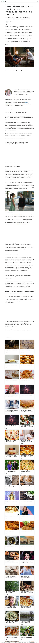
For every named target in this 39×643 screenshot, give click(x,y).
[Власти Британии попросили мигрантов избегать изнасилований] (27, 543)
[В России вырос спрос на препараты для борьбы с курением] (27, 573)
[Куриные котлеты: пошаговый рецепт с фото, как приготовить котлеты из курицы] (27, 528)
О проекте (15, 642)
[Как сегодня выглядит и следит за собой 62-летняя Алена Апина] (12, 392)
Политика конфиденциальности (31, 642)
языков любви (18, 214)
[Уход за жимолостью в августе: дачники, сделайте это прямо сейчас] (27, 633)
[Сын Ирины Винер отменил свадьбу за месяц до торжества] (27, 558)
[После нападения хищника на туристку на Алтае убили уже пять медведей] (12, 347)
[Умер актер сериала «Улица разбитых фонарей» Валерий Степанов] (12, 603)
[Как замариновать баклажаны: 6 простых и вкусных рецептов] (12, 543)
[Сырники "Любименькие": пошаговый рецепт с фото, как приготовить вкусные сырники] (27, 377)
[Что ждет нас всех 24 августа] (12, 422)
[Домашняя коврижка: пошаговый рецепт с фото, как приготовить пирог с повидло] (12, 513)
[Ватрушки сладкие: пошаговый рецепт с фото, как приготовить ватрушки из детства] (12, 633)
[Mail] (3, 1)
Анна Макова (10, 21)
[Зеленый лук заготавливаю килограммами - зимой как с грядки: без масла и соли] (27, 498)
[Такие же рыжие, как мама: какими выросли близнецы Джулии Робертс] (12, 467)
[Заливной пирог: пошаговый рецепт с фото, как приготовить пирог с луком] (27, 407)
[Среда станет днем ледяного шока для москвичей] (12, 588)
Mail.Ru (2, 642)
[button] (19, 57)
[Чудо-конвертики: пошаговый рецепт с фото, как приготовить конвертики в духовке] (27, 362)
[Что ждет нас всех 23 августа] (27, 392)
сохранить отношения (21, 223)
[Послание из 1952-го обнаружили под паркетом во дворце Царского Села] (27, 347)
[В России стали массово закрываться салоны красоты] (27, 437)
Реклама (9, 642)
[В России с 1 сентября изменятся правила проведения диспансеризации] (12, 407)
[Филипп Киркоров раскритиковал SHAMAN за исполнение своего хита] (12, 498)
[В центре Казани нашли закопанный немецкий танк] (12, 482)
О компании (5, 642)
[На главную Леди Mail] (5, 1)
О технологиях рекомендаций (22, 642)
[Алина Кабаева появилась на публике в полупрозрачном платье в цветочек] (27, 513)
